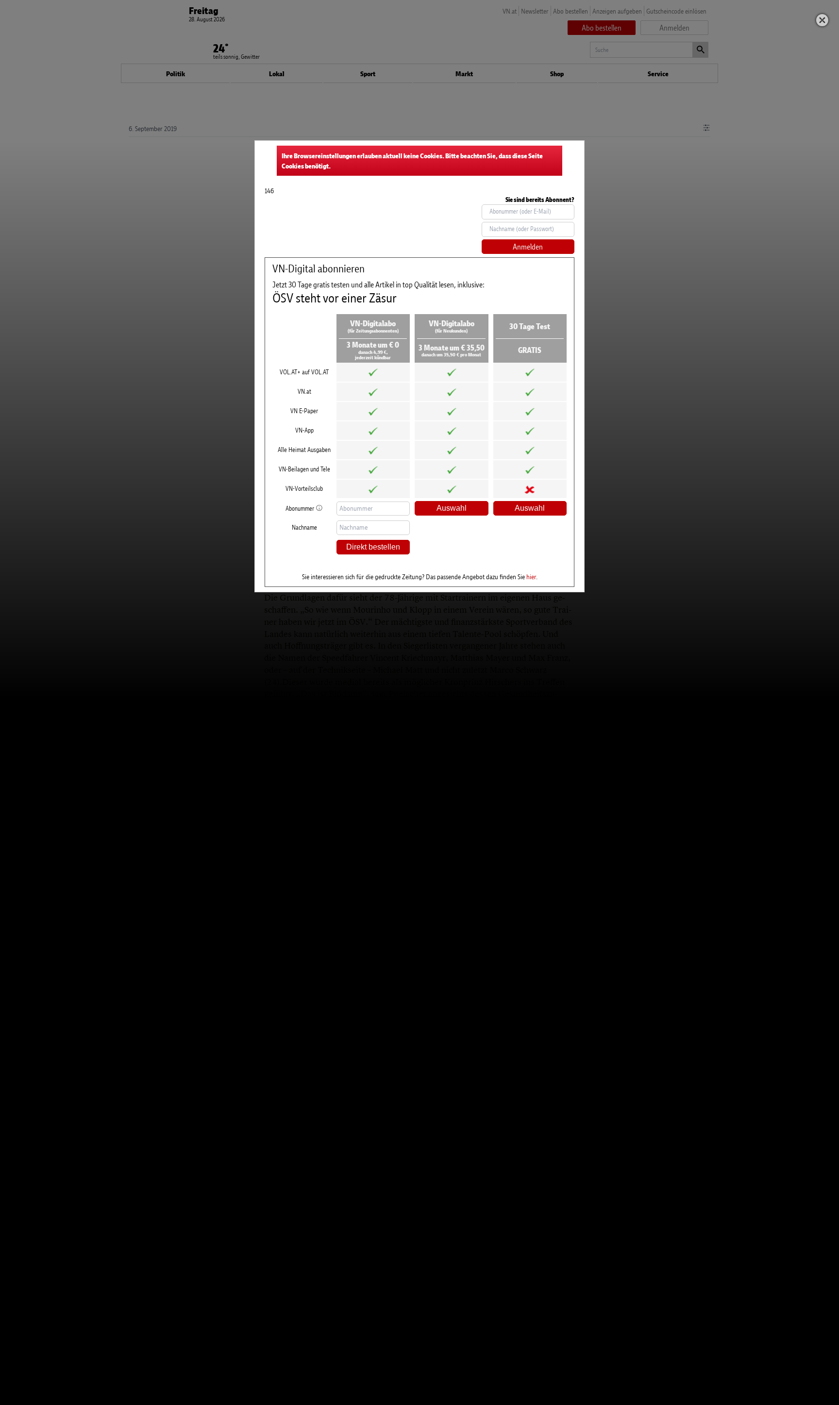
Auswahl (451, 508)
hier (531, 576)
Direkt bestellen (373, 547)
